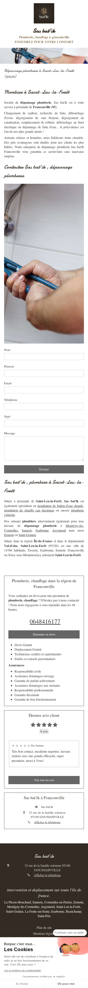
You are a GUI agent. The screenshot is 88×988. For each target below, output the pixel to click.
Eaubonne (42, 530)
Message (9, 433)
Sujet (7, 416)
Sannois (27, 530)
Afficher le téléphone (47, 822)
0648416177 (45, 621)
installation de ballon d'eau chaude (60, 506)
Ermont (9, 535)
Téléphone (10, 400)
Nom (7, 350)
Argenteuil (59, 530)
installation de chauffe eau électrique (29, 510)
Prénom (9, 366)
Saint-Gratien (27, 535)
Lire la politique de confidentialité (22, 970)
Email (7, 383)
